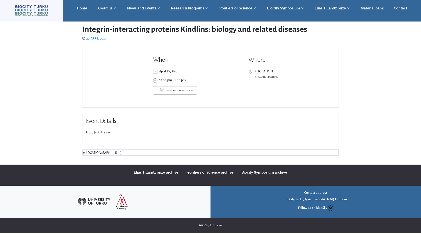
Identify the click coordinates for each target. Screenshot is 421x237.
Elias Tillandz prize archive (156, 172)
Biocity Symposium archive (264, 172)
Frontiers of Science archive (210, 172)
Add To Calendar (178, 90)
